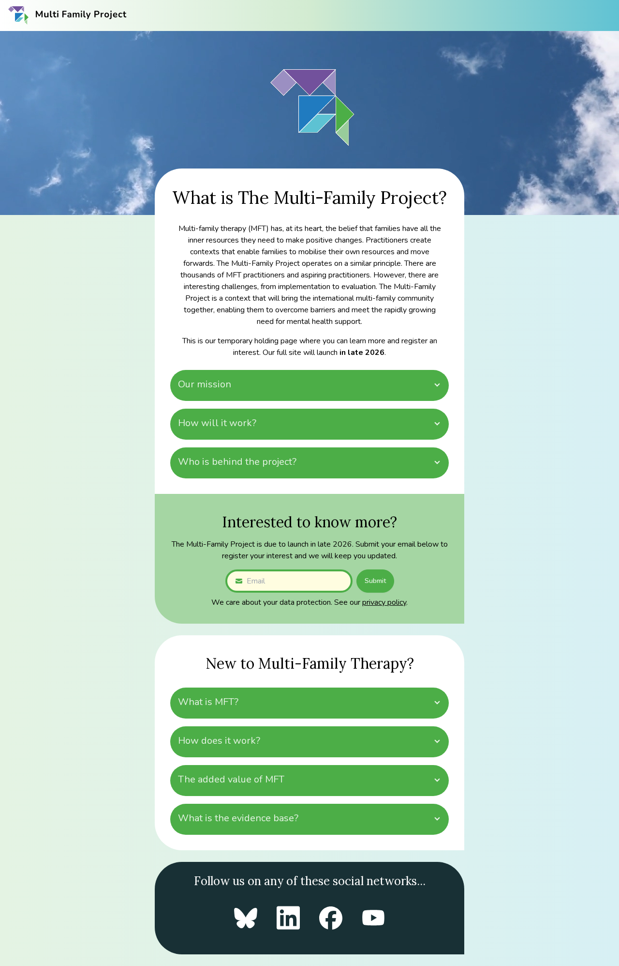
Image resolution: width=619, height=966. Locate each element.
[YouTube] (373, 918)
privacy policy (384, 602)
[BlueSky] (245, 918)
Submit (375, 580)
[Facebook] (330, 918)
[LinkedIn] (288, 918)
